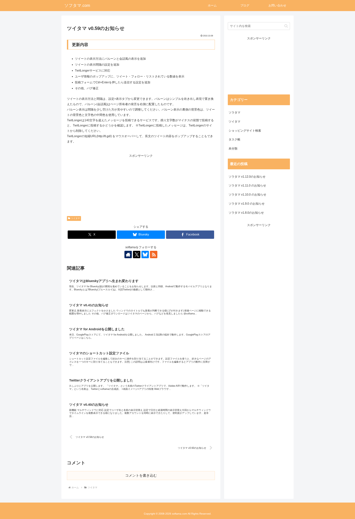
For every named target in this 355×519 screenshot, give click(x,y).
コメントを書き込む (141, 475)
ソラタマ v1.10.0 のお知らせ (247, 194)
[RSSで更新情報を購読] (153, 254)
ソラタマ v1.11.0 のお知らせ (247, 185)
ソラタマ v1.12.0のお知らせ (247, 176)
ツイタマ (75, 218)
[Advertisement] (141, 184)
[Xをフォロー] (136, 254)
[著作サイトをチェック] (128, 254)
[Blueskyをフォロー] (145, 254)
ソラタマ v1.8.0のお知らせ (246, 212)
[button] (286, 26)
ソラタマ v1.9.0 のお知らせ (247, 203)
